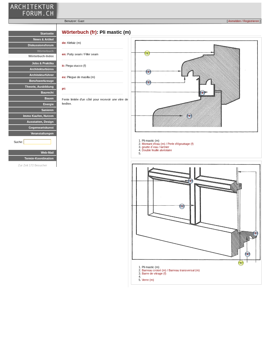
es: (64, 77)
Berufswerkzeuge (41, 80)
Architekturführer (41, 75)
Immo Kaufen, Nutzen (38, 115)
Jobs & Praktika (43, 63)
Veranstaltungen (42, 133)
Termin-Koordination (39, 158)
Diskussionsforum (41, 45)
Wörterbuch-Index (41, 56)
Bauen (49, 98)
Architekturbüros (42, 69)
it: (64, 65)
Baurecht (47, 92)
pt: (64, 88)
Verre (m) (148, 279)
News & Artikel (43, 39)
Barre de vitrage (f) (154, 273)
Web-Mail (47, 152)
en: (64, 54)
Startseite (47, 33)
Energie (48, 104)
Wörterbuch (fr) (79, 32)
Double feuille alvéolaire (157, 150)
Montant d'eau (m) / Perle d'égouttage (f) (168, 143)
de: (64, 42)
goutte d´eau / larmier (155, 147)
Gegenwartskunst (41, 127)
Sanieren (47, 110)
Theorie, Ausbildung (39, 86)
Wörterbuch (45, 51)
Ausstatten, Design (40, 121)
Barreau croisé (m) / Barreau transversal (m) (171, 270)
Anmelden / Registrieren (243, 21)
